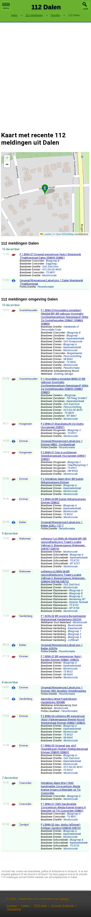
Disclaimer (14, 909)
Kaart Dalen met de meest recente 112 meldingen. (44, 194)
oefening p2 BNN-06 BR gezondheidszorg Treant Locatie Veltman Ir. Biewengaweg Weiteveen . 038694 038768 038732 (63, 576)
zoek (85, 8)
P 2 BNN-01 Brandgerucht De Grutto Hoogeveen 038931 (62, 425)
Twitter (25, 905)
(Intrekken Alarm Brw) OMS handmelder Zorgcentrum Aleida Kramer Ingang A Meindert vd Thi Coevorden (61, 788)
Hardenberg (25, 616)
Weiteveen (25, 538)
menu (6, 8)
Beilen (22, 522)
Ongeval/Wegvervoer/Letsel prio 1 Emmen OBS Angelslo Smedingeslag (63, 689)
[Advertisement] (45, 74)
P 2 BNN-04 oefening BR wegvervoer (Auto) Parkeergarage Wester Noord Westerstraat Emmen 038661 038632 (63, 719)
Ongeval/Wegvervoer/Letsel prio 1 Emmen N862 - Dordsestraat (62, 442)
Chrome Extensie (62, 905)
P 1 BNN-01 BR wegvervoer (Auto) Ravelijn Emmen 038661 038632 (61, 658)
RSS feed (40, 905)
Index (14, 15)
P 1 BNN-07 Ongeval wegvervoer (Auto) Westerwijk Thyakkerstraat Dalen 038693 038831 (50, 256)
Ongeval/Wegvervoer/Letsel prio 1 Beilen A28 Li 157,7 (62, 524)
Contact (11, 905)
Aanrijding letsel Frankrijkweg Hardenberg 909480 (59, 700)
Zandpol (24, 824)
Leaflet (47, 234)
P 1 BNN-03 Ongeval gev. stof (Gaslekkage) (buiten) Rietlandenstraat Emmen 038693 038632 (64, 749)
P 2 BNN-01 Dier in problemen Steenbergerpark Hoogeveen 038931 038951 (63, 456)
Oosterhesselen (28, 310)
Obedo (64, 899)
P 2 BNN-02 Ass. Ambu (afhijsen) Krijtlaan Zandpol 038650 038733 (61, 826)
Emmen (23, 441)
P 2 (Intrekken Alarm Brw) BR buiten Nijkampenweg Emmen (62, 480)
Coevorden (25, 783)
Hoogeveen (25, 423)
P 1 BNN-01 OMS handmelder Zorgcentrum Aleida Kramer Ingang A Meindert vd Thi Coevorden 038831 (63, 807)
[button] (44, 187)
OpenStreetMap (65, 234)
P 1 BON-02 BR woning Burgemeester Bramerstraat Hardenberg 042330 (63, 617)
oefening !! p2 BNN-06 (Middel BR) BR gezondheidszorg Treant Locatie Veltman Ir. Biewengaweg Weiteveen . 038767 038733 (64, 543)
